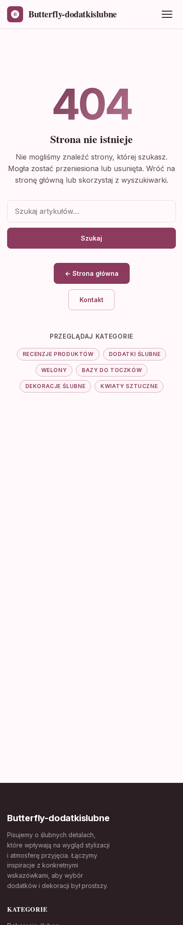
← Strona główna (92, 273)
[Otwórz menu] (167, 14)
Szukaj (91, 238)
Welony (54, 370)
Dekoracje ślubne (55, 386)
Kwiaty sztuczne (129, 386)
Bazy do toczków (112, 370)
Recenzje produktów (58, 354)
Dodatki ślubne (134, 354)
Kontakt (91, 299)
